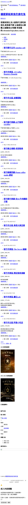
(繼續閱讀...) (4, 56)
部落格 (5, 39)
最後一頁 (8, 343)
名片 (5, 41)
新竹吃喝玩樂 (14, 62)
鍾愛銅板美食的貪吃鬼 (13, 14)
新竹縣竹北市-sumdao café (14, 48)
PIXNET (7, 480)
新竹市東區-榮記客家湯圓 (14, 273)
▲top (2, 65)
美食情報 (13, 34)
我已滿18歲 (3, 502)
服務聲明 (17, 482)
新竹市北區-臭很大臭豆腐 (14, 225)
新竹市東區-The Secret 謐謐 (15, 249)
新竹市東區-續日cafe (12, 297)
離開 (9, 502)
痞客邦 (10, 59)
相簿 (5, 37)
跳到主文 (3, 18)
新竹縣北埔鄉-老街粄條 (13, 149)
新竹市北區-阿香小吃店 (13, 323)
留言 (14, 59)
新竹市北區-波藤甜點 (12, 98)
